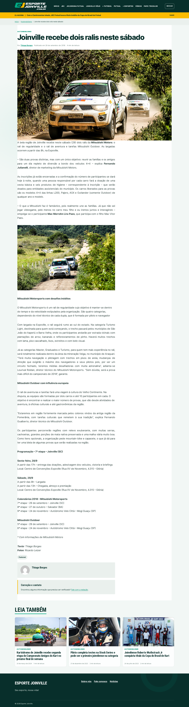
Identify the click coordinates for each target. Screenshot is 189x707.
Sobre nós (86, 681)
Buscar (170, 6)
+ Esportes (128, 6)
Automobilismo (26, 22)
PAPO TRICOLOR (151, 6)
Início (56, 6)
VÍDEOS (138, 6)
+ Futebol (107, 6)
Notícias (114, 681)
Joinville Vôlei (93, 6)
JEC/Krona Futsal (75, 6)
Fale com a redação (79, 590)
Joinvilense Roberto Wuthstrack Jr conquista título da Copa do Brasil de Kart (146, 654)
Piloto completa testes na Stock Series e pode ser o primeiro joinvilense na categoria (94, 654)
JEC (63, 6)
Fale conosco (100, 681)
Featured (22, 557)
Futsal (117, 6)
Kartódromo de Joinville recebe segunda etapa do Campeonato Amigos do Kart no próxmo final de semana (39, 655)
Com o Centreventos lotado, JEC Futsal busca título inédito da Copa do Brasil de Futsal (64, 15)
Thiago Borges (27, 45)
